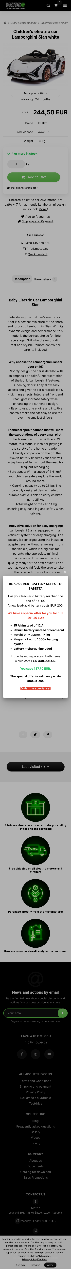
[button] (65, 572)
